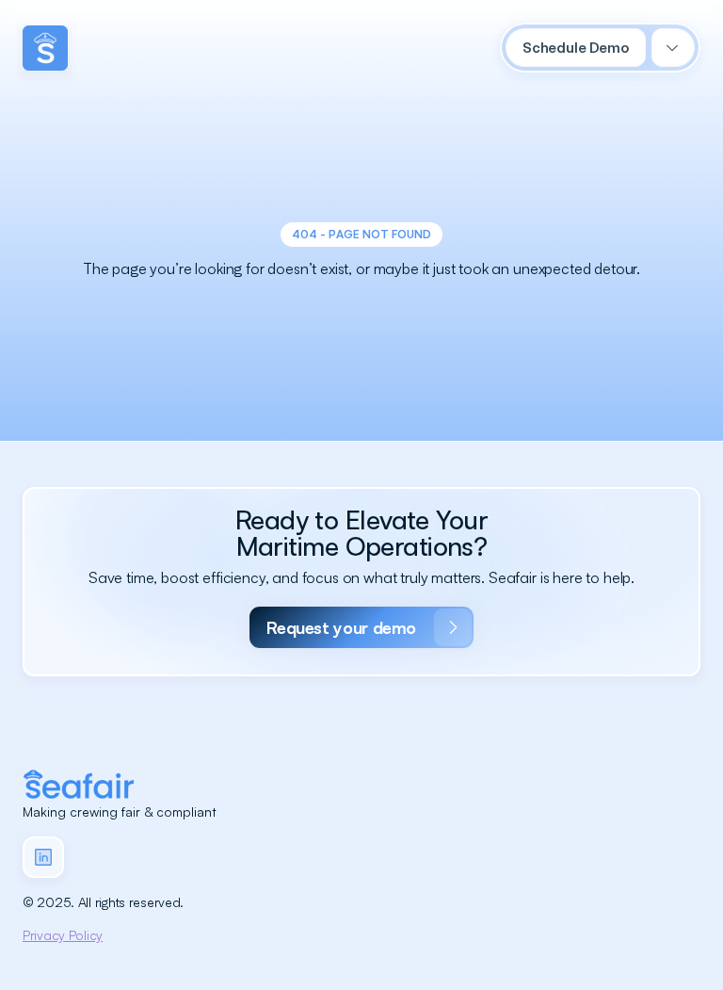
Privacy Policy (63, 935)
